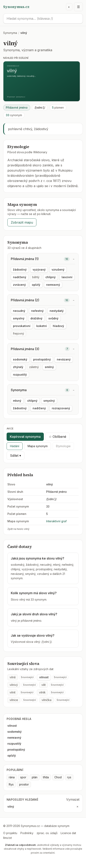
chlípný (50, 277)
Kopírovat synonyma (25, 437)
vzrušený (58, 269)
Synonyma (10, 32)
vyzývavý (39, 269)
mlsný (17, 400)
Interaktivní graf (56, 521)
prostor (24, 784)
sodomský (20, 359)
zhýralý (18, 367)
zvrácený (19, 284)
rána (12, 777)
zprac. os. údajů (47, 833)
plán (34, 777)
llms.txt (7, 837)
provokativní (21, 326)
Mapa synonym (38, 446)
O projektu (10, 833)
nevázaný (64, 359)
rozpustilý (20, 374)
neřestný (37, 310)
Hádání (14, 446)
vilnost (44, 677)
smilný (49, 367)
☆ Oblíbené (57, 437)
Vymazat (72, 799)
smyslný (18, 318)
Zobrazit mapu (22, 222)
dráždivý (36, 318)
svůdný (53, 318)
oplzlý (36, 284)
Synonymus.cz (16, 6)
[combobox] (43, 19)
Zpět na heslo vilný (18, 528)
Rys (11, 784)
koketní (41, 326)
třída (46, 777)
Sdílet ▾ (15, 455)
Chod (58, 777)
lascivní (67, 277)
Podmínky (26, 833)
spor (23, 777)
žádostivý (20, 269)
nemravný (53, 284)
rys (69, 777)
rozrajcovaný (61, 408)
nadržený (19, 277)
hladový (58, 326)
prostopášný (42, 359)
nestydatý (57, 310)
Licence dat (68, 833)
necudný (19, 310)
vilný (10, 806)
